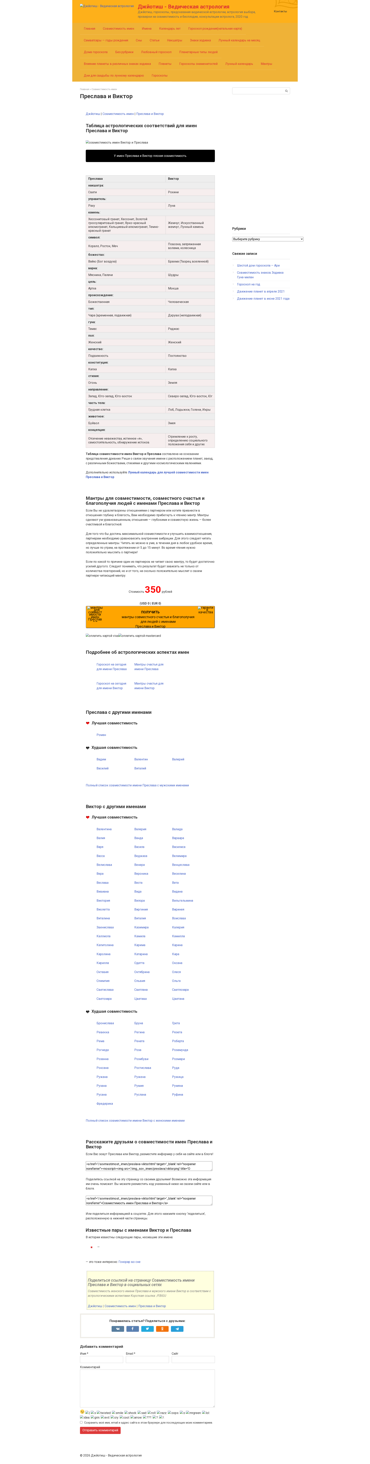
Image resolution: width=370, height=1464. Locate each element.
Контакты (280, 11)
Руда (175, 1068)
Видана (177, 891)
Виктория (103, 900)
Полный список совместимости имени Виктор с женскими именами (135, 1120)
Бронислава (105, 1023)
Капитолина (105, 945)
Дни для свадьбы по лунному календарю (114, 75)
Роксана (102, 1068)
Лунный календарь (239, 64)
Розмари (178, 1059)
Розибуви (141, 1059)
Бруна (138, 1023)
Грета (176, 1023)
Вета (175, 883)
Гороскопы (160, 75)
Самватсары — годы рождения (106, 40)
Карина (177, 945)
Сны (139, 40)
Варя (100, 847)
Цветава (140, 999)
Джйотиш (93, 114)
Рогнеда (103, 1050)
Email (130, 1353)
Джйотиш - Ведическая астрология (184, 6)
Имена (146, 28)
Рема (100, 1041)
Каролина (103, 954)
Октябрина (142, 972)
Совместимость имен (118, 28)
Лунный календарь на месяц (239, 40)
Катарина (141, 954)
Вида (137, 891)
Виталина (103, 918)
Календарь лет (170, 28)
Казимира (141, 927)
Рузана (102, 1086)
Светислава (105, 990)
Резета (177, 1032)
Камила (139, 936)
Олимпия (103, 981)
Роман (101, 735)
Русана (102, 1094)
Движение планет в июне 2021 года (263, 298)
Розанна (102, 1059)
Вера (100, 873)
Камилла (178, 936)
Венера (139, 865)
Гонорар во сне (129, 1262)
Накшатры (174, 40)
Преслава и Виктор (150, 114)
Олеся (176, 972)
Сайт (175, 1353)
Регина (139, 1032)
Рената (139, 1041)
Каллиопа (103, 936)
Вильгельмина (182, 900)
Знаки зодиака (200, 40)
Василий (102, 768)
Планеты (165, 64)
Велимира (179, 856)
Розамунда (180, 1050)
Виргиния (141, 909)
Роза (137, 1050)
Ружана (102, 1077)
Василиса (178, 847)
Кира (175, 954)
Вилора (139, 900)
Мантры (266, 64)
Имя (84, 1353)
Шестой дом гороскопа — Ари (258, 265)
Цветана (178, 999)
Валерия (140, 829)
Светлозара (180, 990)
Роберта (178, 1041)
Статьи (154, 40)
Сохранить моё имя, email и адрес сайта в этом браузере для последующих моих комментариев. (148, 1422)
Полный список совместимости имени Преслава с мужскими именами (137, 785)
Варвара (178, 838)
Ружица (177, 1077)
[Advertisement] (261, 159)
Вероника (141, 873)
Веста (138, 883)
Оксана (177, 963)
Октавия (102, 972)
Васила (139, 847)
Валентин (141, 759)
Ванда (138, 838)
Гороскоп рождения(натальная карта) (215, 28)
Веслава (102, 883)
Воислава (179, 918)
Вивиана (103, 891)
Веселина (179, 873)
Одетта (139, 963)
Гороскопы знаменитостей (198, 64)
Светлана (141, 990)
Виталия (140, 918)
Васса (101, 856)
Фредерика (105, 1103)
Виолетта (103, 909)
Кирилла (103, 963)
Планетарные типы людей (198, 52)
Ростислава (142, 1068)
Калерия (178, 927)
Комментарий (90, 1367)
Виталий (140, 768)
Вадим (101, 759)
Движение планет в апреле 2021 (261, 291)
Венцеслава (180, 865)
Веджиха (140, 856)
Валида (177, 829)
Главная (89, 28)
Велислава (104, 865)
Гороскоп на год (248, 284)
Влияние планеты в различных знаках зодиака (117, 64)
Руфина (177, 1094)
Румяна (177, 1086)
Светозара (104, 999)
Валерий (178, 759)
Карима (139, 945)
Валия (101, 838)
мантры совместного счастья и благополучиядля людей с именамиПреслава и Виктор (158, 619)
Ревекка (103, 1032)
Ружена (139, 1077)
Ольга (176, 981)
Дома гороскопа (96, 52)
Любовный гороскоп (156, 52)
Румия (139, 1086)
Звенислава (105, 927)
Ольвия (139, 981)
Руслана (140, 1094)
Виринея (178, 909)
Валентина (104, 829)
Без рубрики (124, 52)
